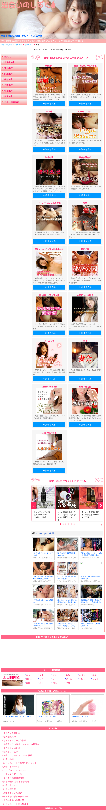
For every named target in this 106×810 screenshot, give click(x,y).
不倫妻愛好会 (85, 157)
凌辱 (41, 682)
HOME (7, 56)
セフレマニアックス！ (13, 774)
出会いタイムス (10, 785)
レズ (41, 679)
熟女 (94, 675)
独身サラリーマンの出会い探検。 (18, 755)
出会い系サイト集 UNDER (15, 804)
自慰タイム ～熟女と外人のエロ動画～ (21, 744)
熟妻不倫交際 (85, 386)
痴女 (55, 682)
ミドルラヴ (49, 341)
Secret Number (49, 386)
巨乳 (55, 675)
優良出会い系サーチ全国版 (15, 796)
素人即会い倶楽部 (11, 748)
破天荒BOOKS (10, 736)
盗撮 (28, 682)
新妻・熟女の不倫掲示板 (85, 65)
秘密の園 (85, 249)
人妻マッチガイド (11, 766)
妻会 (85, 341)
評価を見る (50, 103)
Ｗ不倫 (49, 111)
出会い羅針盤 (9, 789)
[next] (100, 505)
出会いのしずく (55, 808)
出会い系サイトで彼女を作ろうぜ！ (19, 763)
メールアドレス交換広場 (49, 203)
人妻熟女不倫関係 (85, 295)
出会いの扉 (8, 759)
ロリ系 (82, 675)
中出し (82, 679)
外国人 (29, 679)
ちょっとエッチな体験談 (14, 740)
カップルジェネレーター (14, 770)
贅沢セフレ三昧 (10, 751)
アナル (69, 679)
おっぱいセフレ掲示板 (49, 295)
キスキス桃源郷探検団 (13, 777)
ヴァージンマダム (85, 111)
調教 (68, 675)
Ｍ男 (68, 682)
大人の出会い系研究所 (13, 800)
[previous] (33, 505)
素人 (28, 675)
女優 (41, 675)
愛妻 (85, 203)
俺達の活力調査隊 (11, 733)
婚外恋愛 (49, 157)
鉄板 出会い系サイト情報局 (16, 781)
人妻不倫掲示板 (49, 432)
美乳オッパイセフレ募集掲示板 (49, 249)
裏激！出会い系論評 (12, 792)
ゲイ (55, 679)
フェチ (95, 679)
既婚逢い (49, 65)
